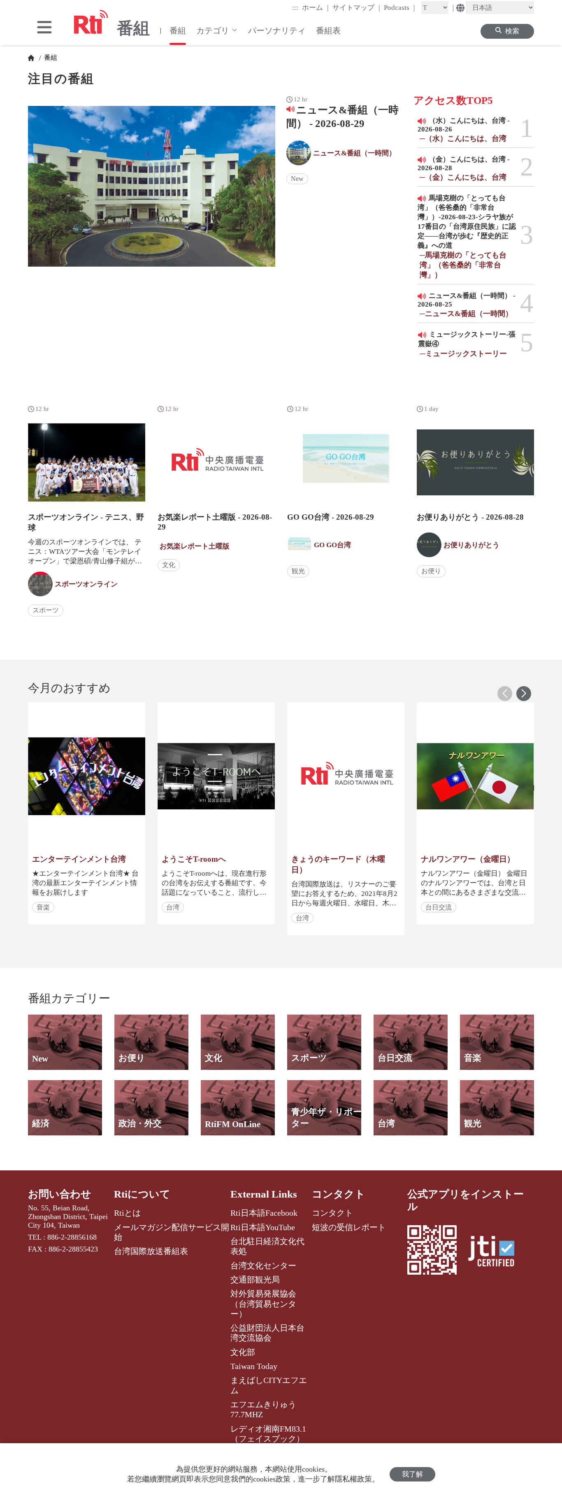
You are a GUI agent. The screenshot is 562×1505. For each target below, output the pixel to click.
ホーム (315, 7)
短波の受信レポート (349, 1227)
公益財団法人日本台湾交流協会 (267, 1332)
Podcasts (399, 7)
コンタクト (338, 1194)
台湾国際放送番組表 (151, 1251)
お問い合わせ (59, 1194)
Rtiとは (127, 1212)
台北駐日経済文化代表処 (267, 1246)
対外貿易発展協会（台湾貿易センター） (263, 1303)
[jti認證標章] (496, 1252)
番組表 (328, 30)
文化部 (242, 1352)
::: (295, 8)
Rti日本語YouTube (262, 1227)
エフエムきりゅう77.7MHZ (263, 1409)
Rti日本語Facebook (263, 1212)
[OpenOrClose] (44, 28)
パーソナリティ (277, 30)
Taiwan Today (253, 1366)
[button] (523, 693)
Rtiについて (142, 1194)
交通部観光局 (255, 1279)
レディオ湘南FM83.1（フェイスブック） (268, 1433)
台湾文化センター (263, 1265)
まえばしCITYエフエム (268, 1385)
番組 (178, 30)
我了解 (412, 1474)
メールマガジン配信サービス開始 (171, 1232)
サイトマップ (356, 7)
